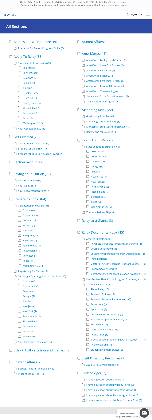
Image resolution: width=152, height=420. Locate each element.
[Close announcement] (150, 3)
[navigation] (148, 14)
